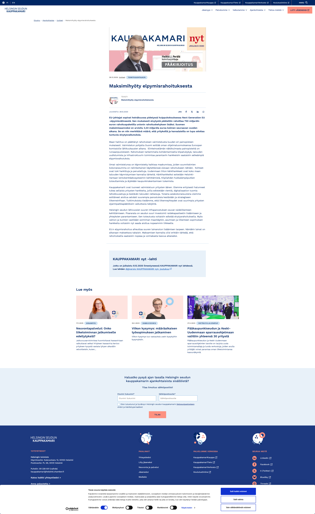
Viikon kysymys (149, 323)
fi (7, 3)
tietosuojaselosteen (185, 404)
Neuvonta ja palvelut (149, 467)
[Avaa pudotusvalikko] (212, 10)
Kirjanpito (91, 323)
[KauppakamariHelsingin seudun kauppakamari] (16, 10)
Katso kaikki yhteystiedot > (46, 477)
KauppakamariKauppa (203, 457)
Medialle (143, 477)
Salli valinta (238, 499)
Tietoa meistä (274, 10)
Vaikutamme (239, 10)
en (13, 3)
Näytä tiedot (186, 508)
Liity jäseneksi (298, 10)
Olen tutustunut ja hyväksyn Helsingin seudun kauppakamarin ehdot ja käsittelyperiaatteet (156, 405)
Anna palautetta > (40, 483)
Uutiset (60, 20)
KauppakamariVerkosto (204, 467)
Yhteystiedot (145, 457)
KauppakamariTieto (202, 462)
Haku (301, 3)
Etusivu (37, 20)
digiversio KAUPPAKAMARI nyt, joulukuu (147, 269)
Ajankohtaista (256, 10)
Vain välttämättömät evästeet (238, 507)
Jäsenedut (144, 472)
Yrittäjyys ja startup (208, 323)
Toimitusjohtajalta (137, 77)
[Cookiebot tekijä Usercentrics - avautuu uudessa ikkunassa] (72, 509)
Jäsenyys (206, 10)
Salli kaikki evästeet (238, 491)
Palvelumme (221, 10)
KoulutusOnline (200, 472)
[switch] (129, 508)
